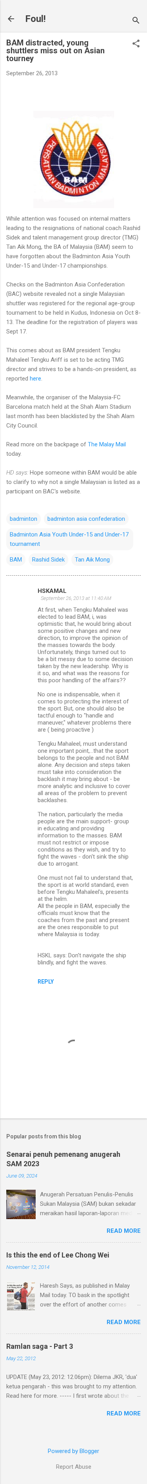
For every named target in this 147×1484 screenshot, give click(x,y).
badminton (23, 518)
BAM (16, 559)
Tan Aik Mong (92, 559)
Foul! (35, 18)
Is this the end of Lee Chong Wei (57, 1255)
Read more (124, 1230)
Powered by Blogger (73, 1451)
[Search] (136, 21)
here (35, 378)
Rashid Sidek (48, 559)
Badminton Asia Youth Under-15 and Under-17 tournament (69, 539)
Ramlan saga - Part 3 (39, 1346)
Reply (46, 981)
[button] (136, 44)
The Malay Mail (107, 444)
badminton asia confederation (86, 518)
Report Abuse (73, 1466)
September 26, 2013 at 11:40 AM (76, 598)
